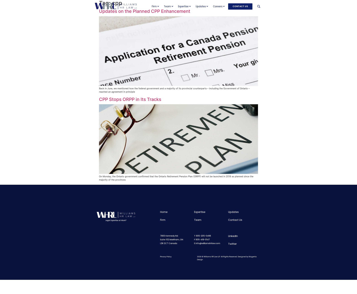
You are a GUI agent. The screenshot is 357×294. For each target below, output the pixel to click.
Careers (217, 6)
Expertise (183, 6)
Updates (201, 6)
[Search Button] (258, 6)
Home (163, 212)
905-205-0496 (203, 235)
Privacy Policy (166, 256)
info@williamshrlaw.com (208, 243)
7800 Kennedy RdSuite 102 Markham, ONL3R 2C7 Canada (171, 239)
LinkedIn (233, 236)
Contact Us (235, 220)
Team (167, 6)
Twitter (232, 244)
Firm (154, 6)
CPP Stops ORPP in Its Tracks (130, 99)
